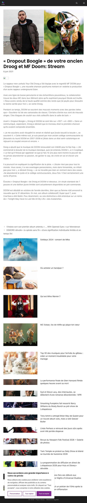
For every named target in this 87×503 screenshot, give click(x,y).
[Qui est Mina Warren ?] (20, 316)
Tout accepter (44, 494)
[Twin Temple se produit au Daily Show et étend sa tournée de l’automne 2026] (20, 454)
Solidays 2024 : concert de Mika (55, 240)
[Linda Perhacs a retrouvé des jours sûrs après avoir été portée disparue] (20, 431)
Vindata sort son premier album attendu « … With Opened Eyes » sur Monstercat (43, 227)
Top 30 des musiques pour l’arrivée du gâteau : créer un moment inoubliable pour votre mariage (61, 356)
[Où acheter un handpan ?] (20, 288)
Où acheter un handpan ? (51, 268)
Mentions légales (52, 500)
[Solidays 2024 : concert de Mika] (20, 259)
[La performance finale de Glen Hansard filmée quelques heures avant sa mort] (20, 383)
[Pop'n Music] (3, 3)
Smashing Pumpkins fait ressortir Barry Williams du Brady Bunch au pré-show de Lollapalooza (59, 406)
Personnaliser (15, 494)
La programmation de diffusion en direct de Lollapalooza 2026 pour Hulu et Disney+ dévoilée (60, 466)
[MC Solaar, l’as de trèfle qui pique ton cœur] (20, 344)
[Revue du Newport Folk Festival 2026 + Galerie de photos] (20, 442)
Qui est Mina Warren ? (50, 296)
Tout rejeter (29, 494)
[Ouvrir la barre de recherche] (76, 3)
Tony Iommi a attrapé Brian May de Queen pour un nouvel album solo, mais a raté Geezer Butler (61, 419)
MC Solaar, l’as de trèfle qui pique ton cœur (60, 325)
